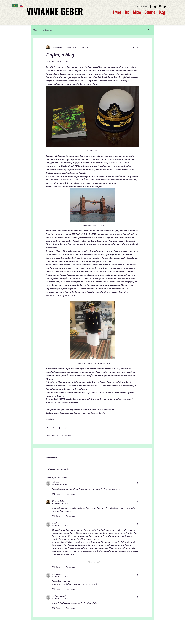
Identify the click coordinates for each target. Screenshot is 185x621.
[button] (148, 30)
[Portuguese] (15, 5)
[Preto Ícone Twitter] (155, 7)
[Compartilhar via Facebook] (47, 427)
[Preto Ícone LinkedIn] (165, 7)
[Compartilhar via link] (65, 427)
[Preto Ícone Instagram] (160, 7)
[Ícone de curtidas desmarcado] (53, 494)
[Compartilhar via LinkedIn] (59, 427)
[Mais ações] (137, 47)
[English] (21, 5)
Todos (35, 30)
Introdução (47, 30)
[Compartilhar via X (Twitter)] (53, 427)
